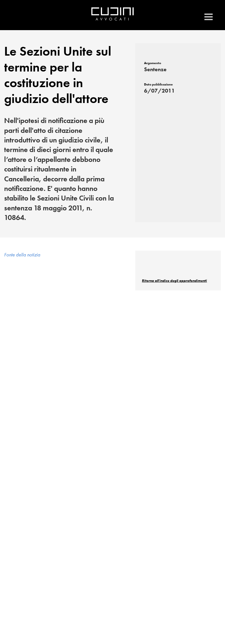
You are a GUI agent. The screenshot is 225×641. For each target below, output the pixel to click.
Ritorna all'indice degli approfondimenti (174, 280)
